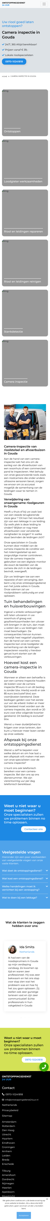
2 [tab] (25, 1017)
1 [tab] (21, 1017)
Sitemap (7, 1115)
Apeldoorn (8, 1191)
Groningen (8, 1147)
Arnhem (7, 1151)
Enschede (8, 1164)
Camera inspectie (15, 381)
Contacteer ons (33, 829)
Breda (5, 1159)
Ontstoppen (12, 131)
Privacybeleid (10, 1110)
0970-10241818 (14, 61)
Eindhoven (8, 1142)
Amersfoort (8, 1175)
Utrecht (6, 1134)
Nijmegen (8, 1183)
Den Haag (8, 1130)
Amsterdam (9, 1121)
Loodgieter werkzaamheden (23, 181)
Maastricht (8, 1196)
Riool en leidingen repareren (23, 231)
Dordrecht (8, 1179)
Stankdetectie (13, 331)
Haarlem (7, 1138)
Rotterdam (8, 1126)
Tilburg (6, 1170)
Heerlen (7, 1187)
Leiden (6, 1155)
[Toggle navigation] (44, 4)
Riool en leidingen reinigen (22, 281)
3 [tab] (29, 1017)
